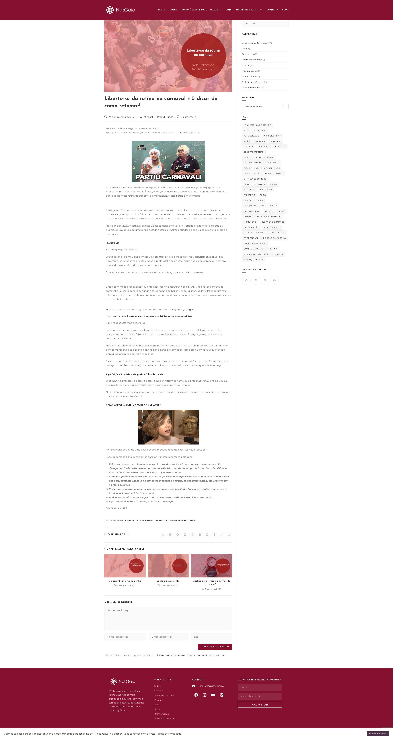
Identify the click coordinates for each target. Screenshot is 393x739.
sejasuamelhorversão (257, 254)
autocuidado (117, 521)
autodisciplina (272, 136)
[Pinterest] (265, 280)
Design (245, 48)
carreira (260, 141)
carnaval (130, 521)
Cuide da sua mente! (168, 581)
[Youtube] (274, 280)
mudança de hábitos (272, 222)
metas (281, 211)
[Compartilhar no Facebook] (170, 535)
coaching (263, 146)
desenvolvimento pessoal (258, 157)
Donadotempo (252, 173)
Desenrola (280, 146)
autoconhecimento (255, 130)
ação (247, 141)
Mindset (148, 117)
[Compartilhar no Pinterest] (178, 535)
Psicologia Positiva (251, 87)
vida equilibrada (253, 259)
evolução (266, 189)
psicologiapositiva (255, 243)
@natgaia (188, 309)
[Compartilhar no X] (163, 535)
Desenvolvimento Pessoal (255, 43)
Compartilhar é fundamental (125, 581)
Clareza (248, 146)
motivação (250, 222)
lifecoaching (251, 211)
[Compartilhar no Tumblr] (214, 535)
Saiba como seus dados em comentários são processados (190, 655)
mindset (248, 216)
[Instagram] (255, 280)
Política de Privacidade (168, 733)
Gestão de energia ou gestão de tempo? (211, 583)
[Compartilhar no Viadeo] (222, 535)
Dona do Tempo (274, 173)
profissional (251, 238)
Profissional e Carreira (252, 82)
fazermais (249, 195)
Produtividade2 (249, 76)
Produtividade (165, 117)
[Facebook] (246, 280)
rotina (192, 521)
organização (251, 227)
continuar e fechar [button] (378, 733)
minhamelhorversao (269, 216)
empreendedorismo (255, 179)
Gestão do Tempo (254, 206)
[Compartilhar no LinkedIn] (185, 535)
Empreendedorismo (252, 59)
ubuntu (278, 254)
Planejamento (272, 227)
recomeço (183, 521)
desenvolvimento (254, 152)
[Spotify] (221, 695)
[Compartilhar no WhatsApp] (229, 535)
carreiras (275, 141)
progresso (171, 521)
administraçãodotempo (257, 125)
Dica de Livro (248, 54)
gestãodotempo (253, 200)
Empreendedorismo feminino (260, 184)
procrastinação (253, 232)
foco (263, 195)
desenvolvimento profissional (261, 163)
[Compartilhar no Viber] (192, 535)
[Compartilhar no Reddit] (207, 535)
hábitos (149, 521)
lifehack (268, 211)
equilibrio (249, 189)
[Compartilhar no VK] (200, 535)
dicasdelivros (271, 168)
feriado (140, 521)
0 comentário (188, 117)
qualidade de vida (254, 249)
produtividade (276, 232)
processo (159, 521)
